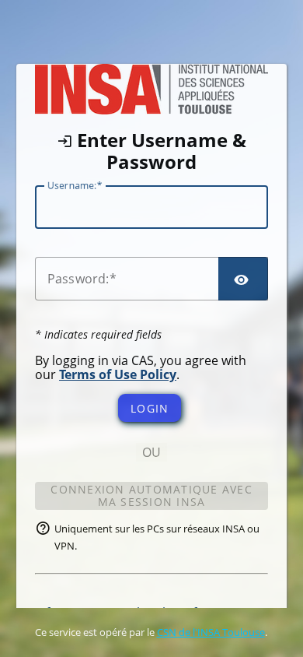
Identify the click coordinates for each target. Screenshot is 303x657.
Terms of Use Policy (117, 374)
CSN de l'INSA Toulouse (211, 632)
